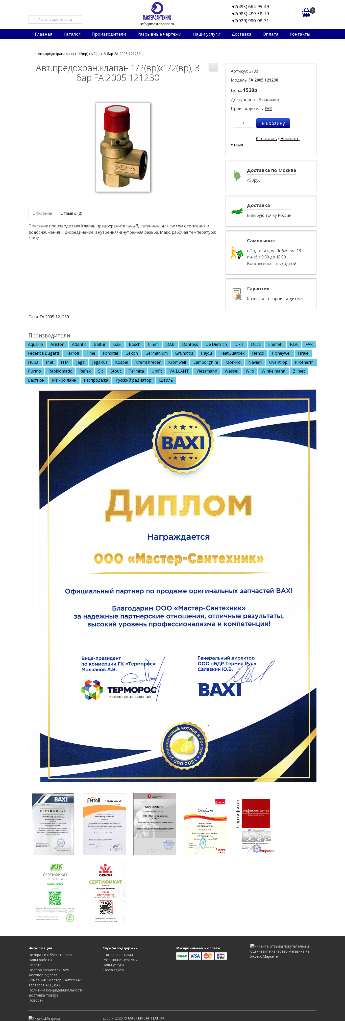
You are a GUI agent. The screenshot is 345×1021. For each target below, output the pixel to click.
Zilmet (299, 371)
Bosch (134, 344)
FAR (268, 108)
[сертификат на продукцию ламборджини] (154, 824)
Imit (49, 362)
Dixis (238, 344)
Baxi (117, 344)
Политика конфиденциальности (56, 990)
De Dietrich (216, 344)
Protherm (304, 362)
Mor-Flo (233, 362)
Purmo (34, 371)
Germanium (156, 353)
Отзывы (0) (71, 213)
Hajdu (206, 353)
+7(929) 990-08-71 (250, 20)
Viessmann (206, 371)
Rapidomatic (60, 371)
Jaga (80, 362)
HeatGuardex (231, 353)
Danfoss (190, 344)
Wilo (250, 371)
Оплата (271, 34)
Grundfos (184, 353)
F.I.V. (294, 344)
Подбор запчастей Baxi (49, 969)
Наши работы (40, 959)
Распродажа (96, 380)
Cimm (153, 344)
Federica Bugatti (43, 353)
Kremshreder (148, 362)
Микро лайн (64, 380)
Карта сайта (113, 969)
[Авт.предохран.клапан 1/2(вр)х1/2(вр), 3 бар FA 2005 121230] (123, 147)
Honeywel (281, 353)
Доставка (242, 34)
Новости (36, 1000)
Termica (136, 371)
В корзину (273, 123)
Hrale (303, 353)
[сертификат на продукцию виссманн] (255, 824)
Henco (258, 353)
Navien (255, 362)
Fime (90, 353)
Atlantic (79, 344)
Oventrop (278, 362)
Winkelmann (273, 371)
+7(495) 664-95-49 (250, 6)
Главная (44, 34)
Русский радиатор (134, 380)
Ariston (57, 344)
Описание (42, 213)
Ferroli (72, 353)
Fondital (110, 353)
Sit (100, 371)
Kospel (121, 362)
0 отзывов (266, 138)
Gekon (132, 353)
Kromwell (177, 362)
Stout (116, 371)
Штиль (166, 380)
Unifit (157, 371)
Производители (109, 34)
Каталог (72, 34)
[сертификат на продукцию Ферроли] (104, 824)
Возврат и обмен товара (50, 954)
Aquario (35, 344)
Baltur (100, 344)
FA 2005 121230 (54, 317)
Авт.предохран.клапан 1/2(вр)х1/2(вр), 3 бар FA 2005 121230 (89, 53)
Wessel (231, 371)
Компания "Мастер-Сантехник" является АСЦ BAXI (55, 982)
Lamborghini (205, 362)
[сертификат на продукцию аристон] (205, 824)
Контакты (300, 34)
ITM (65, 362)
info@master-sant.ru (157, 23)
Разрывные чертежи (159, 34)
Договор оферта (43, 975)
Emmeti (275, 344)
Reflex (85, 371)
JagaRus (100, 362)
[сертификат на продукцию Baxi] (53, 824)
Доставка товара (43, 995)
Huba (33, 362)
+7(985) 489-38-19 (250, 13)
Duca (256, 344)
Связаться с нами (118, 954)
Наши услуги (206, 34)
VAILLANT (179, 371)
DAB (170, 344)
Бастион (36, 380)
